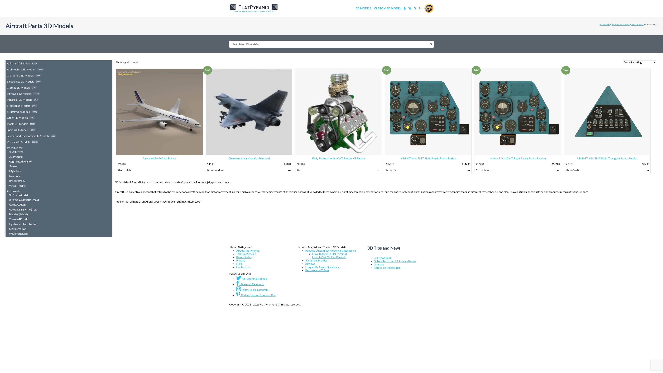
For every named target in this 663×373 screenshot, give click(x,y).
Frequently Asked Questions (322, 267)
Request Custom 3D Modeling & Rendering (330, 250)
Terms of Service (246, 253)
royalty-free (16, 151)
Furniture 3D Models (19, 93)
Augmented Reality (20, 161)
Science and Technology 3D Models (28, 135)
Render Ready (17, 180)
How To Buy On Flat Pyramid (329, 253)
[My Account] (405, 8)
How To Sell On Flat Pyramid (329, 257)
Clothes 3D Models (18, 87)
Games (13, 166)
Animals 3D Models (18, 63)
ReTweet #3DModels (254, 278)
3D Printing (16, 156)
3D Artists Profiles (316, 260)
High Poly (15, 171)
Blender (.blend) (18, 214)
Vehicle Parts (637, 24)
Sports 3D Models (17, 129)
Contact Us (243, 267)
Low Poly (14, 176)
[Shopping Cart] (409, 8)
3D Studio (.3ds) (18, 195)
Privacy (240, 260)
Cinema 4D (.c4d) (19, 219)
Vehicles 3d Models (621, 24)
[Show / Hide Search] (415, 8)
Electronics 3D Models (20, 81)
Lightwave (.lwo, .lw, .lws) (23, 224)
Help (239, 263)
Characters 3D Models (20, 75)
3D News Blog (383, 257)
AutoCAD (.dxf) (18, 204)
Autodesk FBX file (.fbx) (23, 209)
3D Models (363, 8)
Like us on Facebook (251, 284)
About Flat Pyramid (248, 250)
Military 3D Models (18, 111)
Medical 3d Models (18, 105)
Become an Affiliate (317, 270)
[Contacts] (420, 8)
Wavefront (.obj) (18, 233)
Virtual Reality (17, 185)
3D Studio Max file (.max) (24, 199)
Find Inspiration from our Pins (258, 295)
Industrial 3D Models (19, 99)
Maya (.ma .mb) (18, 228)
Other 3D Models (17, 117)
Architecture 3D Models (21, 69)
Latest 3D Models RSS (387, 267)
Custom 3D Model (387, 8)
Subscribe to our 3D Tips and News (395, 261)
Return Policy (244, 257)
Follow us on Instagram (254, 289)
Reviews (310, 263)
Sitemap (379, 264)
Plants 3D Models (17, 123)
